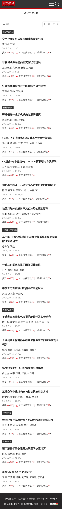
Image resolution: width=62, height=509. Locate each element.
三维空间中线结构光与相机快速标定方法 (25, 391)
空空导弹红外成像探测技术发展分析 (22, 38)
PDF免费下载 (25, 52)
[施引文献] (42, 52)
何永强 (29, 322)
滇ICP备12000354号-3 (47, 499)
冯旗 (12, 246)
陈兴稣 (13, 68)
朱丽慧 (13, 120)
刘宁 (20, 143)
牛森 (32, 190)
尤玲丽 (38, 143)
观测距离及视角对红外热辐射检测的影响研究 (27, 420)
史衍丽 (13, 167)
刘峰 (20, 397)
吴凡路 (35, 397)
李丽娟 (5, 44)
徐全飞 (5, 246)
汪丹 (4, 270)
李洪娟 (19, 91)
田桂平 (33, 350)
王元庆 (29, 68)
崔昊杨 (33, 425)
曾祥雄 (5, 143)
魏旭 (12, 425)
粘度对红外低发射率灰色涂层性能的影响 (25, 208)
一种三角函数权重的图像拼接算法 (21, 264)
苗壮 (37, 190)
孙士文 (21, 120)
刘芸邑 (25, 350)
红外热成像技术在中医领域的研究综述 (24, 86)
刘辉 (10, 270)
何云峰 (45, 322)
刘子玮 (25, 477)
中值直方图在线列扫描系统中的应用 (22, 288)
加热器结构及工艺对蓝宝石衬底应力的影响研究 (29, 185)
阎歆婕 (5, 373)
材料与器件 (8, 107)
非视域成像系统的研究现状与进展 (21, 62)
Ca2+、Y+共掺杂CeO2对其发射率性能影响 (27, 138)
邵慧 (24, 454)
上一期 (46, 24)
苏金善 (21, 68)
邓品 (12, 91)
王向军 (27, 397)
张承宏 (11, 293)
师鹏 (18, 477)
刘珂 (12, 44)
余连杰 (5, 167)
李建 (18, 373)
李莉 (4, 477)
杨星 (18, 454)
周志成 (5, 425)
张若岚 (17, 350)
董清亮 (13, 397)
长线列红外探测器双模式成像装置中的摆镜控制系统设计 (30, 342)
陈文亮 (5, 397)
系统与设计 (8, 310)
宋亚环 (33, 477)
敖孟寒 (5, 120)
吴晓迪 (11, 454)
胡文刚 (13, 322)
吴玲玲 (19, 190)
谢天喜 (19, 425)
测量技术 (7, 413)
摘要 (4, 52)
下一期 (56, 24)
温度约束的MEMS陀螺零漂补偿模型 (22, 368)
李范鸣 (19, 293)
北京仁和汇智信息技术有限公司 (28, 504)
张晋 (24, 373)
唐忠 (26, 425)
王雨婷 (5, 91)
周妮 (4, 293)
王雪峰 (5, 68)
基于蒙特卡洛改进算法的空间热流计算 (24, 448)
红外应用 (7, 441)
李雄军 (29, 167)
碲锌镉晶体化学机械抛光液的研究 (21, 114)
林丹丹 (30, 373)
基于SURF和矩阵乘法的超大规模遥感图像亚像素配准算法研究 (29, 239)
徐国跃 (13, 143)
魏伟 (4, 350)
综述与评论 (8, 32)
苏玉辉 (21, 167)
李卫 (26, 143)
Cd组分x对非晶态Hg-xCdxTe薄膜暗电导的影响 (29, 161)
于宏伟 (41, 477)
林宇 (12, 373)
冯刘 (26, 190)
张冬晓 (37, 322)
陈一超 (5, 322)
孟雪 (32, 143)
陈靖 (4, 190)
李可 (16, 270)
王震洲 (11, 477)
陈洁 (10, 350)
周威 (21, 270)
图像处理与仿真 (10, 230)
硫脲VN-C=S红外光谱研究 (17, 472)
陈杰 (4, 454)
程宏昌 (11, 190)
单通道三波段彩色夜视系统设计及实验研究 (26, 316)
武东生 (21, 322)
